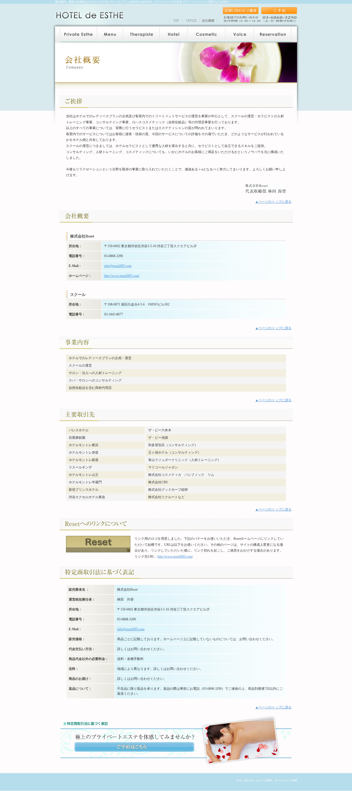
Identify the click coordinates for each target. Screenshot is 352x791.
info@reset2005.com (117, 266)
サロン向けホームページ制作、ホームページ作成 (267, 780)
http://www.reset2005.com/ (121, 276)
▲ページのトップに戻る (273, 202)
